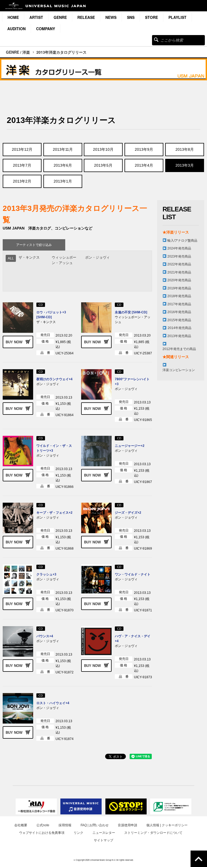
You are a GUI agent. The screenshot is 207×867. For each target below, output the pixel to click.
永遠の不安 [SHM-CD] (131, 312)
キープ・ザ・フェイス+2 (54, 513)
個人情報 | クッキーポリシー (167, 825)
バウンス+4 (44, 636)
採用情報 (64, 825)
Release (86, 17)
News (110, 17)
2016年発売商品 (179, 312)
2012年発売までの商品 (179, 349)
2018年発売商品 (179, 296)
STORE (151, 17)
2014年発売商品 (179, 328)
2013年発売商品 (179, 336)
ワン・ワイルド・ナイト (132, 574)
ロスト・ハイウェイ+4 (52, 703)
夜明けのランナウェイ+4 (54, 379)
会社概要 (20, 825)
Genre (60, 17)
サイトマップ (103, 840)
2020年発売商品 (179, 280)
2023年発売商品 (179, 256)
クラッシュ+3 (46, 574)
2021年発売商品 (179, 272)
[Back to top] (199, 859)
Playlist (177, 17)
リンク (78, 832)
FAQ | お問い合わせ (95, 825)
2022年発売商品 (179, 264)
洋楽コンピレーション (179, 370)
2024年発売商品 (179, 248)
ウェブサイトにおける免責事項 (41, 832)
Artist (36, 17)
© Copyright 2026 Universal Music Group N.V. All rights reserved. (103, 859)
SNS (130, 17)
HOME (13, 17)
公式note (42, 825)
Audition (16, 28)
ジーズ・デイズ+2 (128, 513)
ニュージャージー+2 (129, 446)
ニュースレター (103, 832)
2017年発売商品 (179, 304)
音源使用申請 (127, 825)
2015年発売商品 (179, 320)
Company (45, 28)
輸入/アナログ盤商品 (182, 240)
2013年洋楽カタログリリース (61, 52)
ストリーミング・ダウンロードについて (153, 832)
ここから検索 (156, 39)
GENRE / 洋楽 (18, 52)
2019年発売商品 (179, 288)
